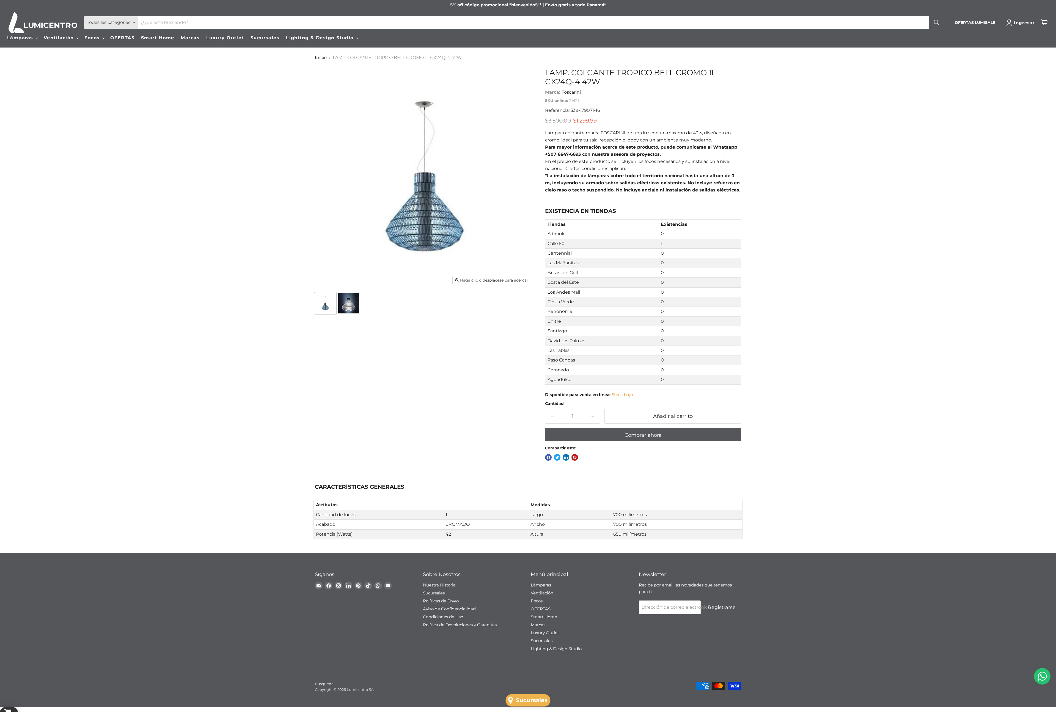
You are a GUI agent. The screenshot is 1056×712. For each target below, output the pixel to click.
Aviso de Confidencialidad (449, 608)
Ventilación (60, 37)
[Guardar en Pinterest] (574, 457)
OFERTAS (122, 37)
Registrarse (722, 607)
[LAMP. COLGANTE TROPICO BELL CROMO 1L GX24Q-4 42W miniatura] (325, 303)
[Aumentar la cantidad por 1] (593, 416)
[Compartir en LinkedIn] (566, 457)
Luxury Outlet (225, 37)
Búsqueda (324, 684)
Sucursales (265, 37)
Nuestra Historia (439, 585)
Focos (92, 37)
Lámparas (21, 37)
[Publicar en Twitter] (557, 457)
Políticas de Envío (441, 600)
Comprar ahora (643, 435)
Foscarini (571, 92)
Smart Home (157, 37)
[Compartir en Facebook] (548, 457)
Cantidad (554, 403)
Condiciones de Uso (443, 616)
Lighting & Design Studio (320, 37)
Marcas (190, 37)
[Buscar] (936, 22)
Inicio (321, 57)
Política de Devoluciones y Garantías (460, 624)
